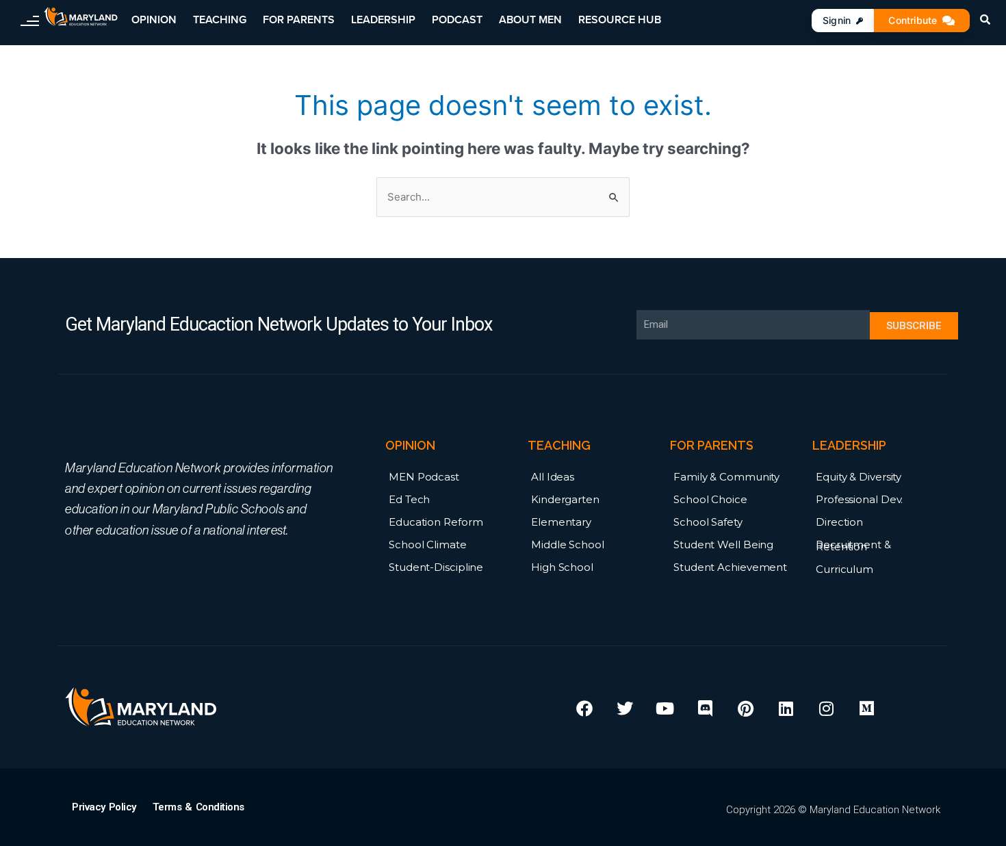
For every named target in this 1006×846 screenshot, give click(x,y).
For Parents (299, 19)
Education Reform (435, 521)
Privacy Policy (104, 807)
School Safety (708, 521)
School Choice (710, 499)
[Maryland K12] (81, 17)
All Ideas (552, 476)
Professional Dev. (859, 499)
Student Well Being (723, 544)
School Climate (428, 544)
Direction (839, 521)
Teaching (219, 19)
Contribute (912, 20)
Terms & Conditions (198, 807)
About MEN (530, 19)
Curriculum (844, 569)
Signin (837, 20)
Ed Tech (409, 499)
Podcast (457, 19)
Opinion (154, 19)
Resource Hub (619, 19)
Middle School (567, 544)
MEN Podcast (424, 476)
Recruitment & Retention (853, 545)
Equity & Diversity (858, 476)
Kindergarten (565, 499)
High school (562, 567)
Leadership (383, 19)
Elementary (561, 521)
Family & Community (726, 476)
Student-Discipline (436, 567)
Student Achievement (730, 567)
